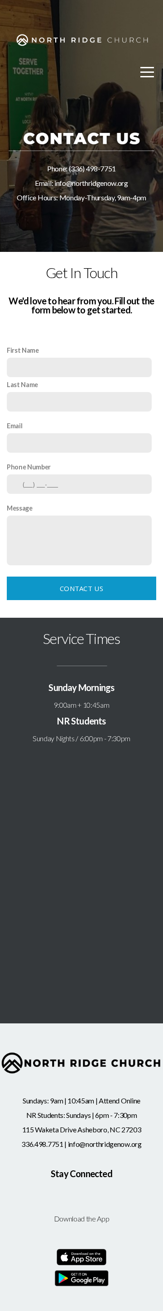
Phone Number (29, 467)
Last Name (22, 384)
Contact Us (81, 588)
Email (14, 426)
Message (20, 508)
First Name (23, 350)
